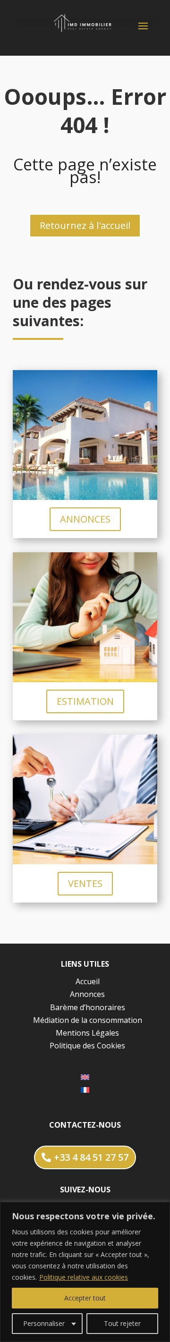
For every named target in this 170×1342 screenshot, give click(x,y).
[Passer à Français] (85, 1089)
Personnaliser (44, 1323)
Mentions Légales (87, 1033)
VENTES (85, 883)
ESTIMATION (85, 701)
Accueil (88, 981)
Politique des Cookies (87, 1045)
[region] (85, 1272)
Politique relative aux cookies (83, 1277)
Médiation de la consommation (87, 1020)
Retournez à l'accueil (85, 225)
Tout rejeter (122, 1323)
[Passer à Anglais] (85, 1076)
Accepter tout (85, 1297)
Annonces (87, 994)
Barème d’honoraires (87, 1007)
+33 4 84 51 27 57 (91, 1157)
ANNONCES (85, 519)
